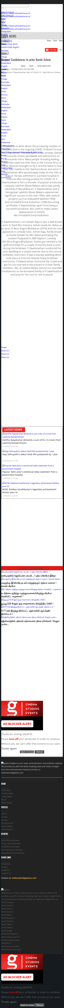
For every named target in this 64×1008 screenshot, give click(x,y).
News (3, 155)
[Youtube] (23, 884)
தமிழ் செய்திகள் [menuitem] (7, 12)
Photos (4, 161)
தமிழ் (3, 164)
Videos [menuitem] (4, 117)
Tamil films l (6, 943)
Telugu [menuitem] (4, 25)
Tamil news (6, 790)
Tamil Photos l (7, 921)
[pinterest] (16, 884)
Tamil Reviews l (7, 918)
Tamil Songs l (6, 930)
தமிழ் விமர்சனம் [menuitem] (7, 15)
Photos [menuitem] (4, 94)
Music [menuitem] (3, 72)
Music (3, 158)
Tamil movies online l (10, 940)
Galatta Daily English (10, 47)
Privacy (4, 867)
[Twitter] (10, 884)
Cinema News (7, 793)
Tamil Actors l (7, 908)
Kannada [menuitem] (5, 28)
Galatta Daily (6, 41)
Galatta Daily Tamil (9, 44)
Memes (4, 174)
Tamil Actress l (7, 911)
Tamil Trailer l (7, 924)
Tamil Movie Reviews (10, 840)
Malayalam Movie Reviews (12, 853)
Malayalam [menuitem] (6, 31)
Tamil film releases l (9, 933)
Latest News (6, 796)
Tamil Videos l (7, 927)
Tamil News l (6, 915)
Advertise (5, 870)
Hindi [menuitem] (3, 37)
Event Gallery (7, 826)
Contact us (6, 873)
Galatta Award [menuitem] (7, 145)
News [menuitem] (3, 18)
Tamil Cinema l (7, 902)
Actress (4, 816)
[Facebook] (4, 884)
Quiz (3, 171)
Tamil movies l (7, 905)
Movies (4, 820)
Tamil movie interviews (11, 949)
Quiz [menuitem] (3, 139)
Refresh (39, 752)
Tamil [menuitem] (3, 22)
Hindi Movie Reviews (10, 846)
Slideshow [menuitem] (5, 142)
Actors (4, 813)
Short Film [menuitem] (5, 149)
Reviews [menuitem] (4, 50)
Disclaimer (5, 863)
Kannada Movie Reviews (12, 849)
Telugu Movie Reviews (11, 843)
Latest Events (7, 829)
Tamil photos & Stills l (10, 946)
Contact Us (6, 177)
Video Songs (6, 802)
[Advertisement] (32, 311)
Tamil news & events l (10, 937)
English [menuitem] (4, 34)
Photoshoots (7, 823)
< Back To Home (27, 751)
